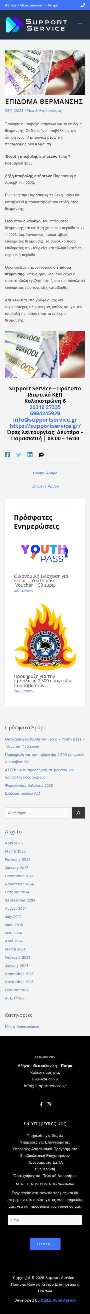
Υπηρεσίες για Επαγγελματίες (45, 1142)
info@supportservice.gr (45, 419)
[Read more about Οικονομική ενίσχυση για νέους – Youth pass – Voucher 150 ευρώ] (45, 552)
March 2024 (15, 949)
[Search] (78, 812)
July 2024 (13, 916)
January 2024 (16, 965)
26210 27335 (45, 407)
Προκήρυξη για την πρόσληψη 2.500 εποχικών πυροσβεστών (42, 680)
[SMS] (41, 454)
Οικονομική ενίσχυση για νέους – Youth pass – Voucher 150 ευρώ (41, 580)
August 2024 (16, 908)
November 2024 (19, 884)
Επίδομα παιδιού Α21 (22, 793)
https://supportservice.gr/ (45, 425)
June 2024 (14, 925)
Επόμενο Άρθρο (45, 486)
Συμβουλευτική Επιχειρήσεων (45, 1155)
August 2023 (15, 998)
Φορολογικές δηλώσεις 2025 (29, 785)
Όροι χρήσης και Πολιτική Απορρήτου (45, 1176)
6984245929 (45, 413)
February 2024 (17, 957)
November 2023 (19, 982)
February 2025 (17, 859)
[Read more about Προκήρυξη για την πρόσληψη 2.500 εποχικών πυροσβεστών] (45, 636)
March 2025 (15, 851)
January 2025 (16, 867)
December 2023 (19, 974)
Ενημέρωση (45, 1169)
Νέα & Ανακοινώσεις (44, 110)
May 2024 (13, 933)
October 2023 (17, 990)
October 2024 (17, 892)
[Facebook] (7, 454)
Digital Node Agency (58, 1300)
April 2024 (14, 941)
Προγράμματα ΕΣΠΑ (45, 1162)
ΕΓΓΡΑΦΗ (45, 1244)
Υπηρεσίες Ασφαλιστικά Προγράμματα (45, 1149)
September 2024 (20, 900)
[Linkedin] (30, 454)
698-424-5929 (45, 1079)
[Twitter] (18, 454)
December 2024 (19, 876)
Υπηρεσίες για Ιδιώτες (45, 1135)
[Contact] (82, 5)
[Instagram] (48, 1104)
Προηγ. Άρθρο (45, 473)
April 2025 (14, 843)
